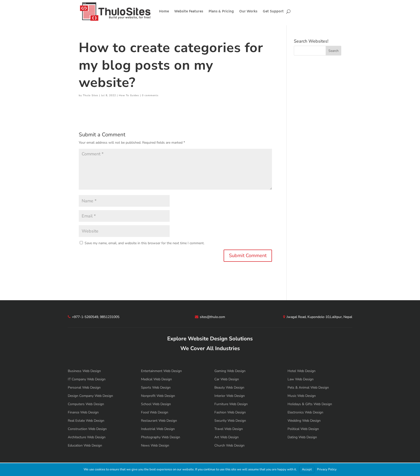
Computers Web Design (86, 404)
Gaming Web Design (229, 371)
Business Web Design (84, 371)
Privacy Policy (327, 469)
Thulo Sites (90, 95)
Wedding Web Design (304, 420)
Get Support (273, 11)
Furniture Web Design (231, 404)
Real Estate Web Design (86, 420)
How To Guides (129, 95)
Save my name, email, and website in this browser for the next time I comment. (144, 243)
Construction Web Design (87, 429)
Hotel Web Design (301, 371)
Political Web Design (303, 429)
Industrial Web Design (158, 429)
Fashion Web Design (230, 412)
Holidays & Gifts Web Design (310, 404)
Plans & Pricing (221, 11)
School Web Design (156, 404)
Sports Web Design (156, 387)
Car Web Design (226, 379)
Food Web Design (154, 412)
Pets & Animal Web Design (308, 387)
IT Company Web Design (86, 379)
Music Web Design (302, 395)
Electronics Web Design (305, 412)
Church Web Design (229, 445)
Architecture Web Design (86, 437)
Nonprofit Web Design (158, 395)
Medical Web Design (156, 379)
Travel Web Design (228, 429)
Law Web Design (301, 379)
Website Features (188, 11)
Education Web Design (85, 445)
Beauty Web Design (229, 387)
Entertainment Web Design (161, 371)
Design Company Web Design (90, 395)
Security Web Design (230, 420)
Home (164, 11)
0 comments (150, 95)
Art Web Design (226, 437)
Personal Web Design (84, 387)
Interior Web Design (229, 395)
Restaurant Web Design (159, 420)
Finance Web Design (83, 412)
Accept (307, 469)
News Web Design (155, 445)
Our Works (248, 11)
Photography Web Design (160, 437)
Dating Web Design (302, 437)
